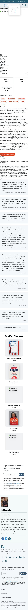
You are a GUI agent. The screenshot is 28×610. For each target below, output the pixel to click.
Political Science (4, 161)
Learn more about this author (8, 533)
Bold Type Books (4, 65)
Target (22, 101)
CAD (15, 12)
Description (3, 107)
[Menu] (2, 5)
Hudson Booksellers (13, 101)
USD (15, 10)
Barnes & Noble (11, 98)
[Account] (22, 5)
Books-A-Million (21, 98)
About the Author (4, 164)
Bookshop (3, 101)
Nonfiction (2, 158)
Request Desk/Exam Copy (7, 154)
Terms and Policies (6, 597)
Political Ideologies (14, 161)
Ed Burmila (4, 56)
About (3, 589)
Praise (1, 178)
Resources (4, 593)
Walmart (3, 105)
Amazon (3, 98)
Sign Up (21, 474)
